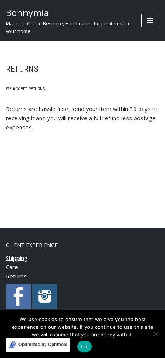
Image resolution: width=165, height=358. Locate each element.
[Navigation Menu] (150, 20)
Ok (84, 346)
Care (12, 267)
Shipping (17, 258)
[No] (155, 334)
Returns (16, 276)
